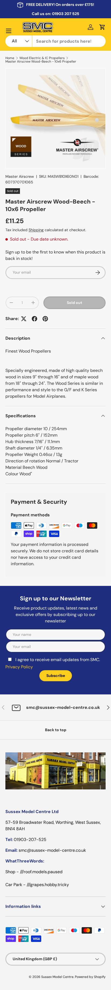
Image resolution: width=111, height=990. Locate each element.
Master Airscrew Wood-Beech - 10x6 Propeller (40, 61)
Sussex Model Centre (57, 977)
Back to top (55, 729)
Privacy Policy (19, 667)
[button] (102, 27)
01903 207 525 (65, 13)
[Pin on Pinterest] (45, 318)
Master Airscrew (19, 176)
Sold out (74, 302)
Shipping (36, 229)
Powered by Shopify (90, 977)
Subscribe (55, 675)
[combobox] (55, 41)
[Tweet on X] (23, 318)
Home (9, 58)
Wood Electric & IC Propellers (42, 58)
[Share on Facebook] (34, 318)
